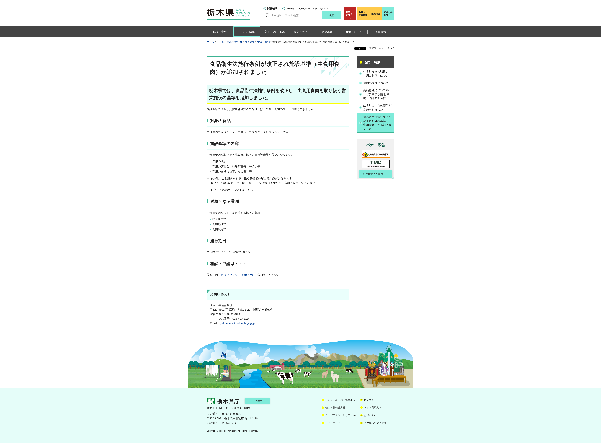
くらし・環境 (224, 42)
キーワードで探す (268, 15)
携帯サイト (370, 400)
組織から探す (388, 13)
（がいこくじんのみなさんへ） (308, 8)
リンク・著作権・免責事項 (340, 400)
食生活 (238, 42)
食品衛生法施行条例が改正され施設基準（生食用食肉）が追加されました (377, 122)
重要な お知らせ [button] (350, 13)
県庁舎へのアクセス (375, 423)
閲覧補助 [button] (272, 8)
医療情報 (375, 13)
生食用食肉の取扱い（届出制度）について (377, 73)
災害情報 (363, 13)
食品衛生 (250, 42)
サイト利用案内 (372, 407)
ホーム (210, 42)
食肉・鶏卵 (263, 42)
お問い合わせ (371, 415)
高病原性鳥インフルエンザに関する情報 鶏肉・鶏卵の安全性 (377, 94)
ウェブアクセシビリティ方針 (341, 415)
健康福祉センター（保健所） (236, 274)
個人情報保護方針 (335, 407)
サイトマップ (332, 423)
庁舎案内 (257, 401)
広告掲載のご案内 (373, 174)
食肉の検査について (376, 83)
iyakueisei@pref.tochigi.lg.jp (237, 323)
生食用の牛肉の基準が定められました (377, 107)
